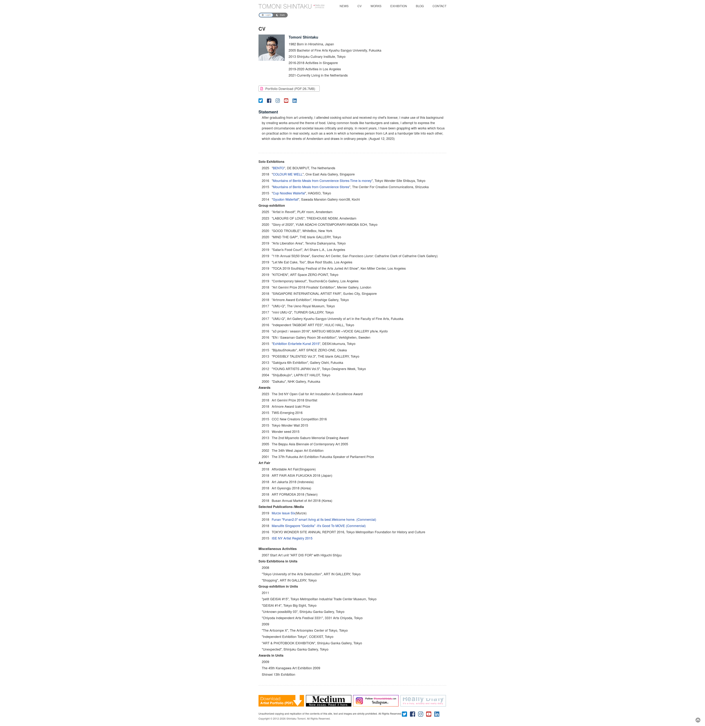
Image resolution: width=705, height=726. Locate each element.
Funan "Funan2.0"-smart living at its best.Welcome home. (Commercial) (324, 519)
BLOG (420, 6)
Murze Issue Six (283, 512)
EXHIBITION (398, 6)
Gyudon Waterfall (285, 199)
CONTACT (439, 6)
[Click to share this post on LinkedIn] (295, 100)
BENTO (278, 167)
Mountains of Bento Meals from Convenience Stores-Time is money (322, 180)
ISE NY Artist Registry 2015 (292, 538)
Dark (282, 15)
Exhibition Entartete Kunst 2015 (296, 343)
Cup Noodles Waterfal (289, 193)
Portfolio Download (290, 88)
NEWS (344, 6)
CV (359, 6)
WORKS (376, 6)
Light (268, 15)
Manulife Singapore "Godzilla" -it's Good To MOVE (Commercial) (319, 525)
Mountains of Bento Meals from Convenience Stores (311, 186)
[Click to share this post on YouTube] (287, 100)
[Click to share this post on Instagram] (279, 100)
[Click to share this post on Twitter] (261, 100)
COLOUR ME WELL (288, 174)
